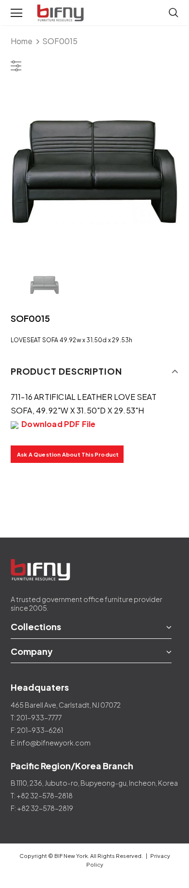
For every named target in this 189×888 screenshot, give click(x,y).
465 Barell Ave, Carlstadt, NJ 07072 (66, 704)
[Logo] (61, 13)
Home (21, 41)
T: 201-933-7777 (36, 717)
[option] (95, 172)
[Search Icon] (173, 13)
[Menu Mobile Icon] (16, 13)
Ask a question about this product (68, 454)
